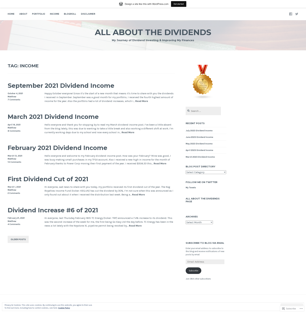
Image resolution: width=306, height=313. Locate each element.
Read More (141, 101)
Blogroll (70, 13)
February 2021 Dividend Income (57, 148)
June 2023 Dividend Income (199, 137)
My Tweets (191, 187)
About (23, 13)
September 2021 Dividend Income (61, 85)
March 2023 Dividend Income (200, 157)
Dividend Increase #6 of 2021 (53, 210)
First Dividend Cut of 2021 (48, 179)
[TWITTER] (296, 14)
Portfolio (38, 13)
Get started (179, 4)
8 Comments (14, 131)
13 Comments (14, 162)
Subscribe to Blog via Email (205, 243)
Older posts (18, 239)
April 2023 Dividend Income (199, 150)
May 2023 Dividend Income (199, 143)
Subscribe (193, 270)
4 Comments (14, 224)
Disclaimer (88, 13)
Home (11, 13)
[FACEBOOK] (290, 14)
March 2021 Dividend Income (53, 116)
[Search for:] (203, 111)
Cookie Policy (64, 308)
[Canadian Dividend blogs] (203, 98)
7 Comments (14, 99)
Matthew (12, 96)
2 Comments (14, 193)
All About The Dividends (153, 32)
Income (54, 13)
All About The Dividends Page (203, 200)
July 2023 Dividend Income (199, 130)
